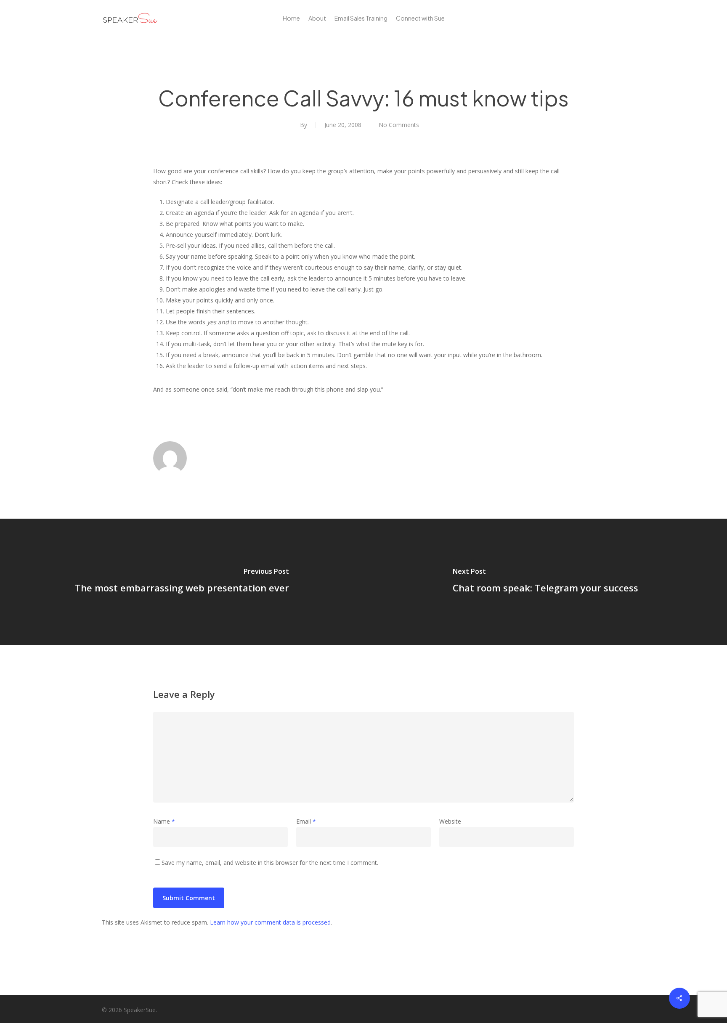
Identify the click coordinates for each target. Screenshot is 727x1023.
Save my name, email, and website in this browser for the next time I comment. (270, 863)
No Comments (399, 125)
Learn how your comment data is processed (270, 922)
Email (306, 821)
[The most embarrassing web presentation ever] (182, 582)
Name (164, 821)
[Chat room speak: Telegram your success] (545, 582)
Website (450, 821)
